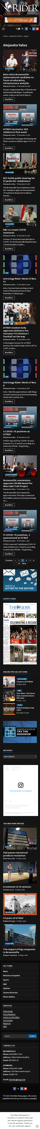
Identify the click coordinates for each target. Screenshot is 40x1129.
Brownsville (9, 63)
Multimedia (22, 683)
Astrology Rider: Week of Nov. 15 (20, 260)
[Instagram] (33, 23)
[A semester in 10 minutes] (20, 887)
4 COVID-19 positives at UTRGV (20, 412)
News (19, 709)
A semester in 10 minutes (17, 900)
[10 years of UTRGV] (20, 918)
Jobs (5, 1040)
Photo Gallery (9, 1011)
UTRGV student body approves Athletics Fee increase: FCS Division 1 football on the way (20, 309)
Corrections (8, 1034)
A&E (6, 268)
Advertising (8, 1025)
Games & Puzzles (10, 1006)
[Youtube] (37, 23)
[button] (3, 23)
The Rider (8, 826)
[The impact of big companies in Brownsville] (20, 949)
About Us (7, 1037)
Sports (6, 994)
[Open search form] (22, 23)
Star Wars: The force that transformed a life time (9, 699)
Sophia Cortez (9, 903)
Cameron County (11, 118)
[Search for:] (15, 1050)
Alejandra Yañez (10, 81)
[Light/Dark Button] (18, 24)
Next (24, 558)
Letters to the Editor (11, 1031)
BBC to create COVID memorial (20, 211)
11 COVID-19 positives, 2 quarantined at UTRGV (20, 516)
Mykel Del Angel (10, 935)
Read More (10, 93)
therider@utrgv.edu (17, 1093)
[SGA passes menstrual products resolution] (20, 852)
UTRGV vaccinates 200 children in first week (20, 110)
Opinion (6, 1002)
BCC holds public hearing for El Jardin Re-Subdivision (20, 159)
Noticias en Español (11, 989)
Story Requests (9, 1028)
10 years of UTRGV (9, 686)
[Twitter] (30, 23)
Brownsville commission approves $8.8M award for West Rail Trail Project (20, 461)
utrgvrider (17, 826)
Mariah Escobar (10, 872)
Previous (9, 555)
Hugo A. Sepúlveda (11, 969)
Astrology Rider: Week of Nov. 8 (20, 363)
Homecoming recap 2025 (9, 713)
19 (19, 558)
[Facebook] (26, 23)
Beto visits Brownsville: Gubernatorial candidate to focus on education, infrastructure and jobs (20, 55)
